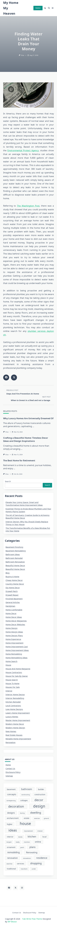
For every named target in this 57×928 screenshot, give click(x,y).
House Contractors (14, 672)
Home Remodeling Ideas (16, 657)
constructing (25, 795)
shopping (36, 863)
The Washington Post (28, 205)
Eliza (22, 55)
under (34, 869)
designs (11, 812)
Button (38, 8)
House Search (12, 680)
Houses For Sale (13, 687)
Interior (9, 691)
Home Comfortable (14, 609)
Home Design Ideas (14, 632)
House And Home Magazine (18, 668)
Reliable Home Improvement (18, 739)
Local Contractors (13, 705)
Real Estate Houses (14, 735)
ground (46, 818)
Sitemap (9, 776)
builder (41, 789)
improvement (28, 831)
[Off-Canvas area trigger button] (52, 8)
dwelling (35, 812)
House (8, 665)
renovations (27, 858)
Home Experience (13, 639)
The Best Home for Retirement (19, 460)
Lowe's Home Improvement (18, 713)
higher (9, 824)
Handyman (10, 606)
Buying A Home (12, 576)
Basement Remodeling (16, 551)
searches (9, 864)
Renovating (31, 852)
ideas (12, 830)
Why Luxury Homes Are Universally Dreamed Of (28, 418)
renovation (12, 858)
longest (9, 842)
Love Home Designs (14, 709)
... (33, 426)
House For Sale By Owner (17, 676)
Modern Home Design (15, 727)
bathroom (26, 789)
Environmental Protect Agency (23, 150)
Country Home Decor (15, 584)
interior (10, 836)
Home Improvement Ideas (17, 650)
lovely (17, 842)
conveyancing (11, 800)
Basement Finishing (14, 547)
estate (26, 818)
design (39, 806)
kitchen (32, 836)
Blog (8, 573)
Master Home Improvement (18, 720)
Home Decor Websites (15, 624)
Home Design (11, 628)
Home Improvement (14, 643)
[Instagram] (22, 887)
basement (11, 789)
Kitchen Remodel (13, 702)
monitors (27, 842)
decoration (16, 806)
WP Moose (12, 921)
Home (8, 765)
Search (8, 481)
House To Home (12, 683)
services (20, 863)
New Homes (11, 731)
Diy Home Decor (13, 587)
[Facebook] (9, 887)
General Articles (13, 602)
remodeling (13, 852)
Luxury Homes (12, 716)
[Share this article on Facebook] (6, 377)
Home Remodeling (14, 654)
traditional (11, 868)
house (25, 823)
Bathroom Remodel (14, 558)
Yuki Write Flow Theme (32, 919)
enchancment (13, 818)
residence (41, 857)
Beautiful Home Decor (15, 565)
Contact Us (10, 768)
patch (22, 847)
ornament (11, 847)
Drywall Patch (12, 591)
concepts (11, 794)
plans (32, 847)
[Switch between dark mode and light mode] (45, 8)
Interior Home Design (15, 694)
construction (39, 794)
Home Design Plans (14, 635)
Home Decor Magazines (16, 621)
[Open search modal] (49, 8)
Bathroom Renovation (15, 562)
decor (38, 800)
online (38, 841)
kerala (20, 837)
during (22, 813)
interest (40, 831)
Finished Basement (14, 598)
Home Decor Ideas (14, 617)
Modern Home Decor (15, 724)
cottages (24, 800)
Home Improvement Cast (17, 646)
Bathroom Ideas (13, 554)
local (44, 836)
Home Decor (11, 613)
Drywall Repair (12, 595)
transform (24, 869)
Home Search (11, 661)
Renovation (11, 742)
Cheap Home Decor (14, 580)
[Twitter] (15, 887)
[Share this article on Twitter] (14, 377)
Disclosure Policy (13, 772)
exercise (37, 818)
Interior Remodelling (15, 698)
